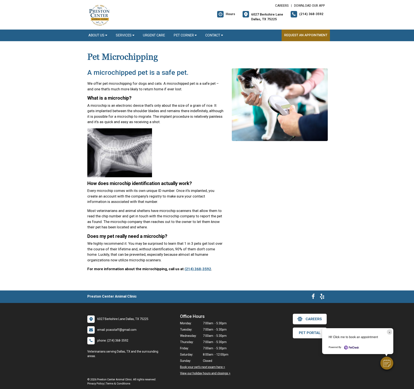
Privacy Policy (95, 383)
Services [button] (124, 35)
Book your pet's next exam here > (202, 367)
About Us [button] (96, 35)
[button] (386, 363)
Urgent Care (154, 35)
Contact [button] (213, 35)
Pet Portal (310, 333)
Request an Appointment (305, 35)
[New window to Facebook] (313, 297)
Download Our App (309, 6)
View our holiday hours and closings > (205, 373)
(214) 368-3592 (198, 269)
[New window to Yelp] (322, 297)
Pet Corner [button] (184, 35)
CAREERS (282, 6)
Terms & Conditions (118, 383)
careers (314, 319)
